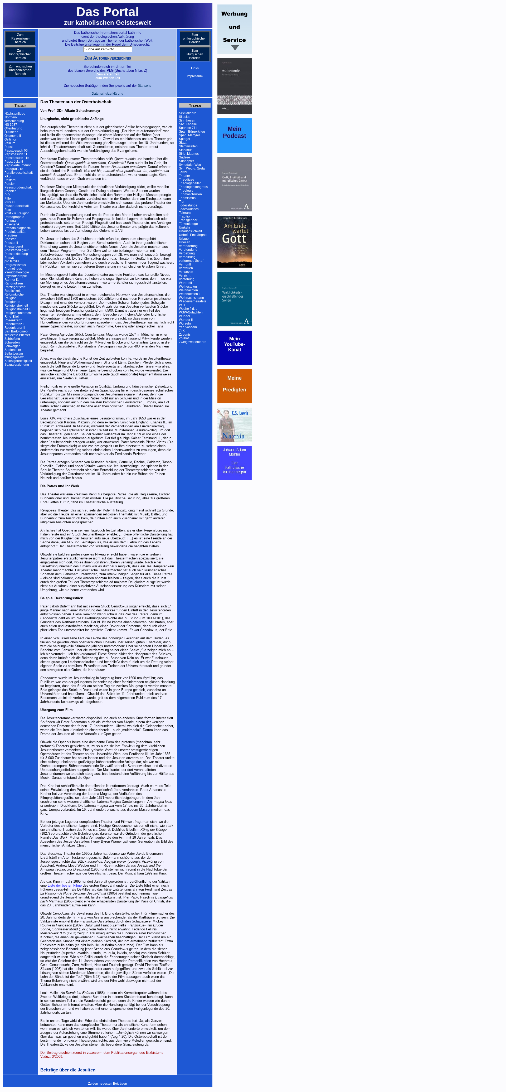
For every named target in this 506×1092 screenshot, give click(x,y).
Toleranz (185, 213)
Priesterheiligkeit (16, 250)
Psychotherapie (15, 276)
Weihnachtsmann (191, 297)
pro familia (12, 261)
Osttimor (10, 139)
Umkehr (184, 227)
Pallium (9, 143)
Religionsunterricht (18, 313)
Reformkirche (14, 294)
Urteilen (184, 242)
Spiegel (184, 139)
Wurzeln (185, 323)
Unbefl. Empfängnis (193, 235)
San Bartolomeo (16, 331)
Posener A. (12, 224)
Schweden (12, 342)
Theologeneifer (190, 183)
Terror (183, 172)
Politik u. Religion (17, 213)
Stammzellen (188, 146)
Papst (8, 147)
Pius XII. (10, 202)
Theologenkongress (193, 187)
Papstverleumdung (18, 165)
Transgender (188, 220)
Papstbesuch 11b (16, 158)
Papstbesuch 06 (16, 150)
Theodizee (186, 179)
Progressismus (15, 265)
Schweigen (12, 346)
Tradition (185, 216)
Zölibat (184, 338)
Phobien (10, 191)
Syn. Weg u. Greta (192, 168)
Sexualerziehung (16, 364)
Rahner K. (11, 280)
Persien (10, 184)
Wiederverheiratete (192, 301)
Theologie (186, 190)
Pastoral (10, 180)
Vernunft (185, 264)
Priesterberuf (13, 246)
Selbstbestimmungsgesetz (14, 355)
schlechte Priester (17, 335)
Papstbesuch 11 (15, 154)
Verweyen (186, 272)
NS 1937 (10, 125)
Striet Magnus (189, 154)
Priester (10, 239)
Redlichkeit (12, 291)
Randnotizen (13, 283)
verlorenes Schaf (191, 261)
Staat (182, 142)
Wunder (184, 316)
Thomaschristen (190, 194)
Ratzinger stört (14, 287)
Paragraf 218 (13, 169)
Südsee (184, 157)
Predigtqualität (14, 232)
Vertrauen (186, 268)
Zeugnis (185, 334)
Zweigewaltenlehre (192, 342)
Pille (7, 198)
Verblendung (188, 250)
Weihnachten (188, 290)
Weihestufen (188, 286)
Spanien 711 (188, 128)
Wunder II (186, 320)
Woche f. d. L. (188, 309)
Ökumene (11, 132)
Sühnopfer (186, 161)
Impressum (195, 76)
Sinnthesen (187, 120)
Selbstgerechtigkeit (18, 361)
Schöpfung (12, 339)
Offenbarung (13, 128)
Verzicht (184, 275)
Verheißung (187, 257)
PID (7, 195)
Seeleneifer (12, 350)
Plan (7, 209)
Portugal (10, 221)
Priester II (11, 243)
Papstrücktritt (13, 161)
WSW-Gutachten (191, 312)
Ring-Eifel (11, 316)
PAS (7, 176)
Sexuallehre (187, 113)
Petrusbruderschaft (18, 187)
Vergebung (187, 253)
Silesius (184, 117)
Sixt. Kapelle (188, 124)
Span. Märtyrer (189, 135)
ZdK (182, 331)
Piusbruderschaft (16, 206)
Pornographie (14, 217)
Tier (181, 202)
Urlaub (184, 238)
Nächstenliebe (14, 113)
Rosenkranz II (14, 324)
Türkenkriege (188, 224)
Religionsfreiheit (16, 305)
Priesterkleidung (16, 254)
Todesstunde (188, 205)
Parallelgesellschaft (18, 173)
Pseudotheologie (16, 272)
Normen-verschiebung (14, 119)
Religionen (12, 302)
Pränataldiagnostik (17, 228)
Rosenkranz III (14, 328)
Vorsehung (186, 279)
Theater (184, 176)
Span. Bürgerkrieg (192, 131)
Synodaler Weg (190, 165)
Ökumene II (12, 136)
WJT (182, 305)
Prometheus (13, 268)
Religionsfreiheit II (17, 309)
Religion (10, 298)
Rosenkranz (13, 320)
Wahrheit (185, 283)
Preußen (10, 235)
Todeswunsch (189, 209)
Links (195, 68)
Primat (9, 257)
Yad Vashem (188, 327)
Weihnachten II (189, 294)
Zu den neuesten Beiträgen (107, 1083)
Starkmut (185, 150)
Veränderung (188, 246)
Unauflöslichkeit (190, 231)
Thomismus (187, 198)
